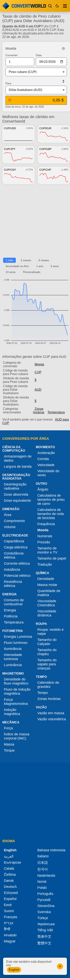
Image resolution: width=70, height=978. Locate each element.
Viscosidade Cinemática (46, 603)
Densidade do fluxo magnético (16, 681)
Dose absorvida (16, 494)
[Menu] (64, 5)
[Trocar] (63, 81)
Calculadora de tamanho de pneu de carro (51, 499)
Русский (43, 900)
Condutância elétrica (14, 555)
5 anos (55, 266)
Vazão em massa (50, 713)
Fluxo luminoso (15, 643)
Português (45, 894)
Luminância (13, 665)
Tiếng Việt (45, 930)
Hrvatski (10, 935)
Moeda (39, 364)
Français (10, 917)
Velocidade (45, 465)
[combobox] (33, 72)
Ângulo (42, 489)
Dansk (9, 881)
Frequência (46, 524)
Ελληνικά (11, 893)
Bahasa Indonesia (51, 850)
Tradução (44, 564)
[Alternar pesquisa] (50, 5)
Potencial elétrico (17, 576)
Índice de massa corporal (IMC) (16, 736)
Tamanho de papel (51, 558)
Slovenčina (45, 906)
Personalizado (31, 272)
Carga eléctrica (15, 547)
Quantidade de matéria (48, 593)
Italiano (43, 856)
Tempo (42, 693)
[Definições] (63, 48)
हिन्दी (7, 929)
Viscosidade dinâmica (46, 613)
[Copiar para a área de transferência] (9, 100)
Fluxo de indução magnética (17, 691)
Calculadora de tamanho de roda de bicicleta (50, 514)
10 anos (11, 272)
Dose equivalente (17, 500)
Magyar (10, 941)
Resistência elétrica (13, 584)
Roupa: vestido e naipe (50, 632)
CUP (38, 372)
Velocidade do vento (48, 473)
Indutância (12, 570)
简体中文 (44, 937)
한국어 (42, 869)
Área (7, 515)
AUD (38, 389)
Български (12, 862)
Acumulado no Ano (17, 266)
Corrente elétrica (17, 563)
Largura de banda (18, 466)
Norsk (41, 882)
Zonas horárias (38, 410)
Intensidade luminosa (13, 657)
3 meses (26, 260)
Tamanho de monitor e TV (47, 550)
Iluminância (13, 649)
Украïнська (46, 924)
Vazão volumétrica (51, 719)
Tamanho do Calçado (47, 642)
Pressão (43, 542)
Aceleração (46, 453)
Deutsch (10, 887)
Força (8, 728)
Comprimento (14, 521)
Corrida (43, 459)
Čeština (10, 875)
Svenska (44, 912)
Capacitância (14, 541)
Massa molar (47, 585)
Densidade (45, 579)
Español (10, 899)
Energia (10, 610)
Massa (9, 744)
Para (8, 83)
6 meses (43, 260)
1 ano (39, 266)
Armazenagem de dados (18, 458)
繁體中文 (44, 943)
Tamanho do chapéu (47, 652)
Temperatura (56, 412)
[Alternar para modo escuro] (57, 5)
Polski (42, 888)
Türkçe (42, 918)
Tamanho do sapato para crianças (47, 664)
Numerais (44, 536)
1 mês (9, 260)
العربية (8, 856)
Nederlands (46, 876)
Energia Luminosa (18, 637)
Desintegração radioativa (15, 486)
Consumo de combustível (14, 602)
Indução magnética (12, 712)
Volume (10, 527)
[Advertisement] (35, 222)
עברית (8, 923)
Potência (11, 616)
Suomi (9, 911)
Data (39, 55)
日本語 (42, 863)
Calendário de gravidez (48, 685)
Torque (9, 750)
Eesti (8, 905)
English (14, 969)
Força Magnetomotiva (16, 702)
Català (9, 868)
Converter (11, 55)
